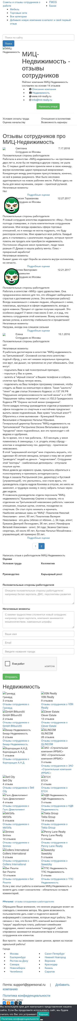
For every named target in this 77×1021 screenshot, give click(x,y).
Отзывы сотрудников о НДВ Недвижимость (57, 807)
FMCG (53, 2)
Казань (49, 968)
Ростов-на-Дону (19, 960)
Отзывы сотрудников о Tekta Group (54, 825)
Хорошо (43, 1014)
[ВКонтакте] (4, 1003)
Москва (14, 953)
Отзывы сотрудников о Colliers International (16, 862)
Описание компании (44, 89)
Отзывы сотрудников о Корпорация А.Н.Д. (16, 760)
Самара (14, 964)
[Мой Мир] (12, 1003)
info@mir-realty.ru (42, 99)
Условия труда (12, 563)
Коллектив (48, 563)
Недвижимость (41, 92)
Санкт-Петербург (55, 953)
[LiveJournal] (20, 1003)
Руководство (11, 574)
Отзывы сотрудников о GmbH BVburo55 (16, 724)
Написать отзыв (48, 106)
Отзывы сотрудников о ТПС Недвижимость (57, 880)
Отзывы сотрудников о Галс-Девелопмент (16, 807)
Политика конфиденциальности (26, 995)
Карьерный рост (51, 574)
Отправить (11, 676)
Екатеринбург (18, 957)
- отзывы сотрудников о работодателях (28, 901)
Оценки (7, 559)
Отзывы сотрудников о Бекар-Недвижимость (16, 742)
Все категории (18, 16)
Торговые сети (18, 12)
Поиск (8, 43)
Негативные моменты (16, 608)
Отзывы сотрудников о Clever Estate (54, 724)
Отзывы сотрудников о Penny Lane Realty (54, 844)
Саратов (50, 971)
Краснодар (51, 964)
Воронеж (50, 960)
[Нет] (41, 1019)
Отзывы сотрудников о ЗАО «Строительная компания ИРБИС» (57, 769)
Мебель (14, 9)
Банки (52, 5)
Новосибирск (17, 968)
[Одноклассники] (8, 1003)
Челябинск (16, 971)
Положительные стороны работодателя (28, 584)
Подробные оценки (38, 194)
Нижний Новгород (55, 957)
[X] (16, 1003)
